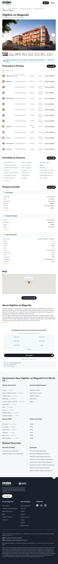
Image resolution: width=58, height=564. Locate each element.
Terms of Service (25, 517)
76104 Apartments (39, 8)
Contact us (7, 496)
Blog (3, 514)
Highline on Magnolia (15, 15)
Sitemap (23, 522)
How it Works (5, 505)
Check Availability (49, 76)
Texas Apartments (25, 505)
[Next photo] (53, 35)
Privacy (23, 519)
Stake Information (50, 543)
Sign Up (46, 3)
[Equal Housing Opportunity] (22, 483)
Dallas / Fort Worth (12, 8)
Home (3, 8)
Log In (52, 3)
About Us (23, 508)
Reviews (23, 514)
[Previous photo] (5, 35)
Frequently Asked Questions (9, 508)
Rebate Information (7, 511)
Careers (23, 511)
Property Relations (7, 517)
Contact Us (5, 519)
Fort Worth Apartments (25, 8)
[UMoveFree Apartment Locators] (6, 483)
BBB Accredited (25, 525)
